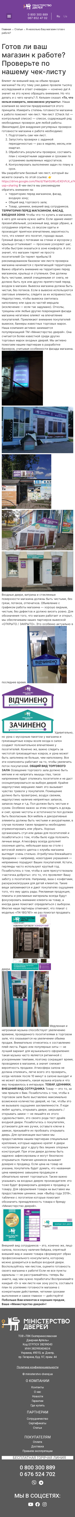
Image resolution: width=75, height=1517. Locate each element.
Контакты (37, 1387)
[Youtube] (30, 1504)
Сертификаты (37, 1423)
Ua (65, 16)
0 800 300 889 (38, 14)
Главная (6, 29)
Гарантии (37, 1401)
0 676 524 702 (37, 1474)
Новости (37, 1396)
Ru (58, 16)
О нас (37, 1392)
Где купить (38, 1405)
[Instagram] (44, 1504)
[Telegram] (41, 1482)
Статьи (18, 29)
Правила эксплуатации (37, 1451)
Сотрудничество (37, 1418)
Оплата (37, 1442)
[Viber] (34, 1482)
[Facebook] (37, 1504)
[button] (37, 1367)
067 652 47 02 (37, 18)
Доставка (37, 1446)
